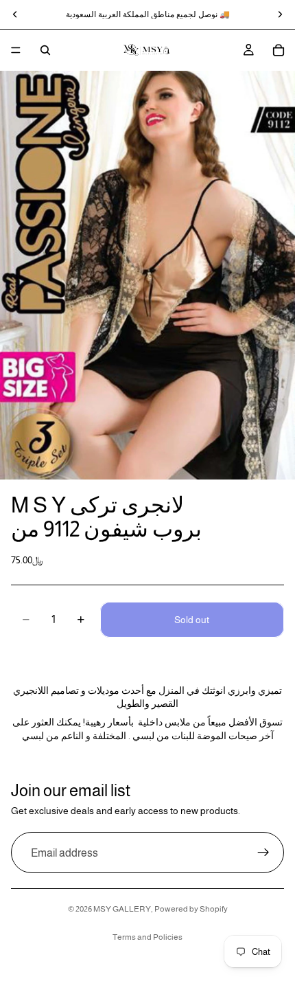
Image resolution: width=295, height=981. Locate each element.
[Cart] (278, 50)
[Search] (45, 50)
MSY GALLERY (122, 909)
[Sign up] (263, 853)
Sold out (191, 619)
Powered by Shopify (191, 909)
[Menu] (16, 50)
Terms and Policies (147, 937)
